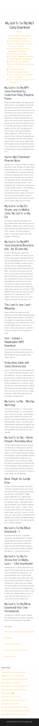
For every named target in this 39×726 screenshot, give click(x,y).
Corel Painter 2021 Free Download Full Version (16, 650)
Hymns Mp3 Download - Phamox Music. (19, 41)
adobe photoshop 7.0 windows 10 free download (15, 686)
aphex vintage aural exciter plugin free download (14, 690)
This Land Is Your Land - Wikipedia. (18, 54)
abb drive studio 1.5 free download (11, 683)
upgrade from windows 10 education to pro (13, 676)
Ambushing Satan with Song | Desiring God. (20, 59)
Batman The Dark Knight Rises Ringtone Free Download (19, 632)
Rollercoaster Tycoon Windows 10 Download (13, 714)
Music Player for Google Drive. (16, 69)
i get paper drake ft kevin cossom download (13, 672)
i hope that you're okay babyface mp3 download (14, 679)
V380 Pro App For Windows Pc (13, 644)
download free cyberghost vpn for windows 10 (14, 700)
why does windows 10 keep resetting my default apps (16, 711)
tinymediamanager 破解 (8, 693)
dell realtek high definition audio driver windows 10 (15, 707)
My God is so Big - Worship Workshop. (19, 62)
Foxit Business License (10, 656)
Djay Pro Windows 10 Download (10, 704)
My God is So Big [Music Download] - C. (19, 72)
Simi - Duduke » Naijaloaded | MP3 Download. (21, 56)
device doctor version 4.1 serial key (11, 697)
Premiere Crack (8, 638)
